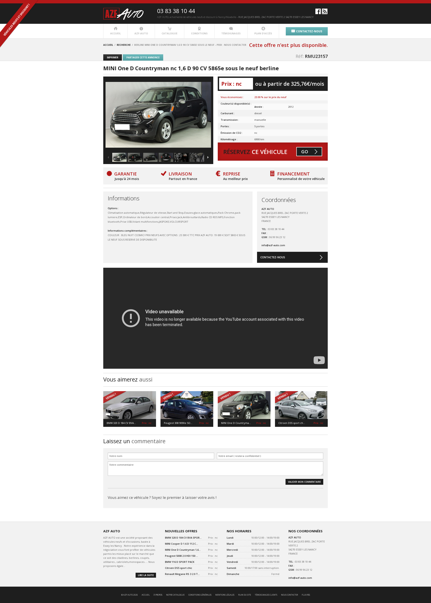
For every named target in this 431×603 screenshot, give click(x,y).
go (304, 152)
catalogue (169, 33)
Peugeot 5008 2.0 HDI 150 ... (181, 555)
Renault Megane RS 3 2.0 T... (182, 574)
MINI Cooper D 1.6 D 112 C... (181, 543)
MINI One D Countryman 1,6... (183, 549)
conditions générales (199, 594)
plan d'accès (263, 33)
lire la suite (146, 575)
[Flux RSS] (325, 13)
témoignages (231, 33)
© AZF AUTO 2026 (129, 594)
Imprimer (112, 57)
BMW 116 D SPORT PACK (179, 562)
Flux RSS (306, 594)
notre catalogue (175, 594)
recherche (124, 44)
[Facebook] (318, 13)
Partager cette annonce (143, 57)
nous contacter (289, 594)
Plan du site (244, 594)
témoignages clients (266, 594)
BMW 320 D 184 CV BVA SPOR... (183, 537)
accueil (115, 33)
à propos (158, 594)
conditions (199, 33)
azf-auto (141, 33)
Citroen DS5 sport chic (178, 568)
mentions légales (224, 594)
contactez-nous (309, 31)
